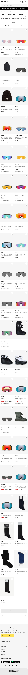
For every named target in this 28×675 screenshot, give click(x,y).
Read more (3, 20)
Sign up (24, 8)
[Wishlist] (20, 2)
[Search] (3, 5)
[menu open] (25, 2)
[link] (7, 50)
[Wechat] (13, 666)
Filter (6, 25)
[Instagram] (6, 666)
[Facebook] (2, 666)
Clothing (12, 11)
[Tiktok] (9, 666)
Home (2, 11)
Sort (20, 25)
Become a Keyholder (6, 635)
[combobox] (15, 5)
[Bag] (22, 2)
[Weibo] (17, 666)
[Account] (17, 2)
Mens (7, 11)
